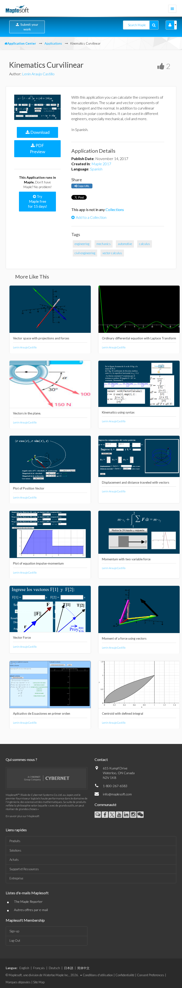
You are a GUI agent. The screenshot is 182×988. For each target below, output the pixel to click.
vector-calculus (112, 253)
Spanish (96, 169)
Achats (14, 859)
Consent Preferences (150, 975)
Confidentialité (124, 975)
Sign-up (14, 931)
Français (39, 968)
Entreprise (16, 878)
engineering (82, 244)
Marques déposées (18, 982)
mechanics (103, 244)
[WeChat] (140, 814)
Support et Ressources (24, 869)
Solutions (15, 850)
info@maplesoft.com (117, 794)
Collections (114, 209)
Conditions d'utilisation (98, 975)
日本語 (68, 968)
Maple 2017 (101, 163)
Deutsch (54, 968)
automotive (125, 244)
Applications (53, 43)
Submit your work (28, 26)
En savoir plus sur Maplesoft (22, 816)
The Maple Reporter (28, 901)
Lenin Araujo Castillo (38, 74)
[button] (170, 25)
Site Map (39, 982)
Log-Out (14, 940)
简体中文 (83, 968)
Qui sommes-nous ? (21, 759)
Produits (14, 841)
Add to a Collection (91, 217)
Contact (101, 759)
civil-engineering (85, 253)
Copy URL (83, 186)
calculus (144, 244)
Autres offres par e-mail (31, 910)
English (24, 968)
